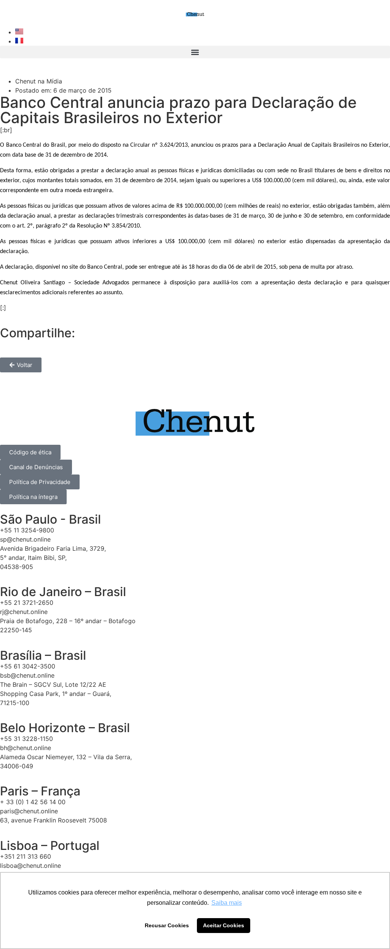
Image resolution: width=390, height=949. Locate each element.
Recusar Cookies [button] (167, 925)
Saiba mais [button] (226, 902)
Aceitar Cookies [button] (223, 925)
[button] (195, 52)
